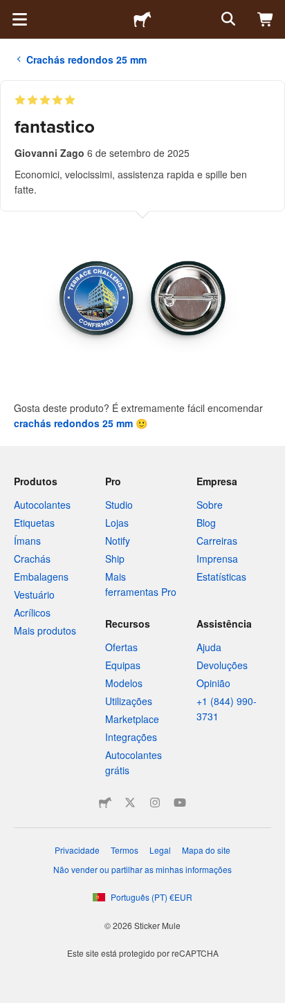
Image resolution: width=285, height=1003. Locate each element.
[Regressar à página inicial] (142, 19)
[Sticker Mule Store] (105, 802)
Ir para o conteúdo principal (10, 10)
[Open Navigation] (19, 19)
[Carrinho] (265, 19)
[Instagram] (154, 802)
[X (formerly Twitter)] (130, 802)
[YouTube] (179, 802)
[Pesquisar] (227, 19)
